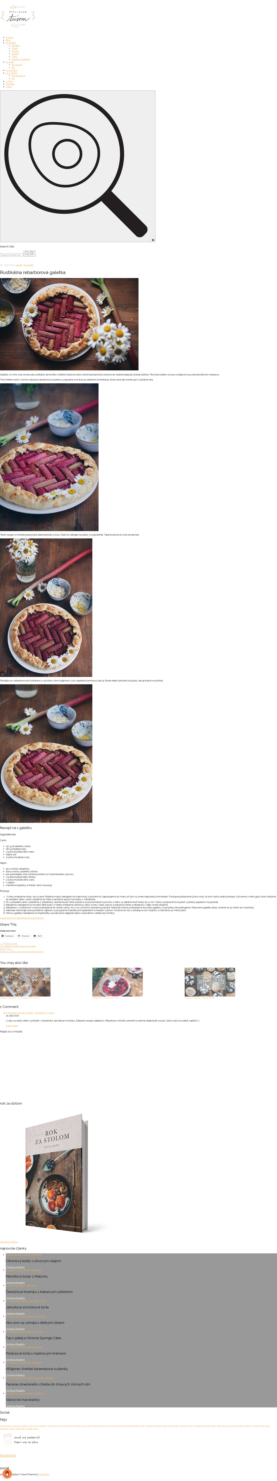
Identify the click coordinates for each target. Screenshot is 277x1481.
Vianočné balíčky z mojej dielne (200, 998)
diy (60, 1426)
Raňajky (16, 45)
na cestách (11, 70)
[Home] (18, 28)
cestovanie (16, 1426)
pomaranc (206, 1426)
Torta (14, 56)
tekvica (257, 1426)
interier (70, 1426)
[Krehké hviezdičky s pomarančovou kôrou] (44, 982)
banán (9, 1426)
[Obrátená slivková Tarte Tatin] (137, 982)
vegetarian (4, 1429)
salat (219, 1426)
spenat (240, 1426)
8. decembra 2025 (16, 1393)
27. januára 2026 (15, 1362)
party (190, 1426)
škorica (35, 1429)
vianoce (12, 1429)
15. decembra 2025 (16, 1378)
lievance (122, 1426)
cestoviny (25, 1426)
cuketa (50, 1426)
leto (10, 918)
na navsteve (157, 1426)
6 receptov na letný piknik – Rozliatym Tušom (30, 1013)
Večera (15, 51)
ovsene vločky (173, 1426)
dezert (19, 265)
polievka (199, 1426)
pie (21, 918)
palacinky (184, 1426)
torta (262, 1426)
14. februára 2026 (15, 1347)
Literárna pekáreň (21, 59)
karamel (101, 1426)
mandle (16, 918)
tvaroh (267, 1426)
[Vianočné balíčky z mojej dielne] (229, 982)
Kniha (9, 86)
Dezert (15, 54)
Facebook (8, 1455)
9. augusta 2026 (15, 1254)
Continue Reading (15, 1267)
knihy (107, 1426)
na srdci (10, 62)
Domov (10, 37)
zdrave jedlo (20, 1429)
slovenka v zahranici (229, 1426)
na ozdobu (11, 73)
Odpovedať (12, 1025)
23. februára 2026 (15, 1331)
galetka (4, 918)
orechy (165, 1426)
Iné (13, 67)
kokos (112, 1426)
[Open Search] (77, 166)
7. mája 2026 (13, 1316)
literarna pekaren (132, 1426)
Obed (15, 48)
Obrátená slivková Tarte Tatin (105, 998)
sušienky (247, 1426)
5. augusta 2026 (14, 1270)
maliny (142, 1426)
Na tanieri (11, 43)
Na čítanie (17, 64)
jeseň (95, 1426)
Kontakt (10, 84)
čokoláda (28, 1429)
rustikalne (39, 918)
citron (35, 1426)
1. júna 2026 (12, 1285)
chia (31, 1426)
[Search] (29, 254)
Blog (8, 40)
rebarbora (28, 918)
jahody (90, 1426)
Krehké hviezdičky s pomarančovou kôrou (20, 998)
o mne (9, 81)
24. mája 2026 (13, 1300)
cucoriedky (42, 1426)
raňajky (214, 1426)
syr (253, 1426)
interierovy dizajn (80, 1426)
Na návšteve (18, 75)
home (64, 1426)
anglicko (3, 1426)
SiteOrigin (44, 1474)
